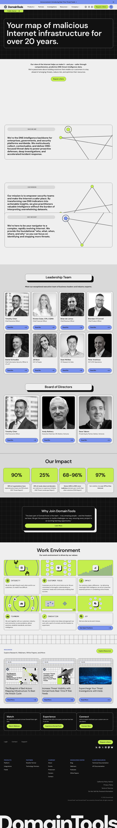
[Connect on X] (103, 747)
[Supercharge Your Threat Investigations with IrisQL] (95, 700)
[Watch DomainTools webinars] (14, 726)
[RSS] (96, 747)
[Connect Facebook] (100, 747)
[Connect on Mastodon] (109, 747)
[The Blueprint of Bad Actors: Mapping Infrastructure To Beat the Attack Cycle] (21, 700)
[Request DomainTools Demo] (101, 7)
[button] (113, 2)
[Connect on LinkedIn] (106, 747)
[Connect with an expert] (86, 726)
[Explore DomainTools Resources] (105, 651)
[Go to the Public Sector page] (13, 11)
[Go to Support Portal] (89, 7)
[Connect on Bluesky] (112, 747)
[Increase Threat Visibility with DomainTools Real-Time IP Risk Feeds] (58, 700)
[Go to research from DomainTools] (92, 7)
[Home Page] (13, 7)
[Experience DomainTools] (53, 726)
